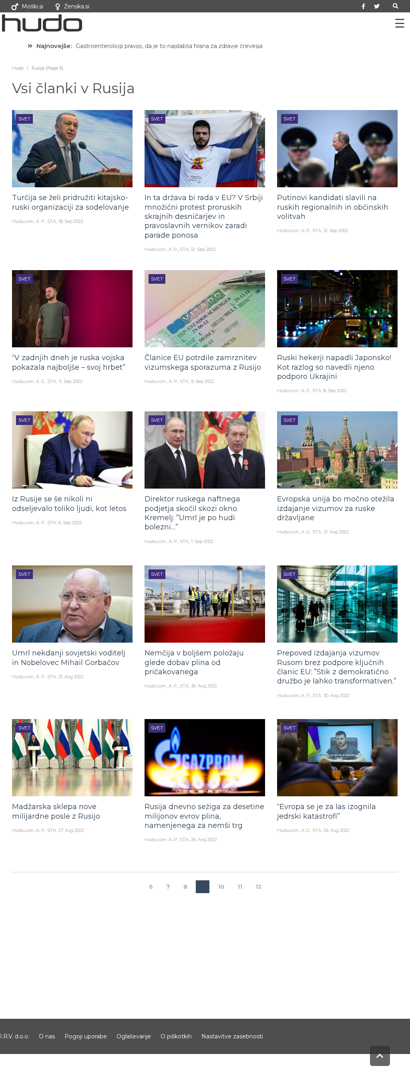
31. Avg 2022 (336, 532)
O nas (47, 1036)
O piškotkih (176, 1036)
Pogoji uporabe (85, 1036)
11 (239, 886)
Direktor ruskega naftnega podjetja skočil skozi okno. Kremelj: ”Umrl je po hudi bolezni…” (192, 513)
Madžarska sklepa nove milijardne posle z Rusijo (56, 811)
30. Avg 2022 (204, 686)
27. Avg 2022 (71, 830)
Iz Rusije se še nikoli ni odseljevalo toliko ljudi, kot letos (69, 504)
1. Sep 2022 (202, 541)
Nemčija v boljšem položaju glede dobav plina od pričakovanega (194, 662)
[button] (396, 6)
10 (221, 886)
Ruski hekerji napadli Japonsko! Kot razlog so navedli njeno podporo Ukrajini (334, 367)
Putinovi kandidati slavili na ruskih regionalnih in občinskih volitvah (332, 207)
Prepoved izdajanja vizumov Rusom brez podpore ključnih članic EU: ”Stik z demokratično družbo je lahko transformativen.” (336, 667)
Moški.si (32, 6)
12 (258, 886)
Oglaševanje (134, 1036)
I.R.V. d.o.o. (14, 1036)
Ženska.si (76, 6)
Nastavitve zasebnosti (232, 1036)
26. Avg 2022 (204, 839)
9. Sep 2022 (202, 381)
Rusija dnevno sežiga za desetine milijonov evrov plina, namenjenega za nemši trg (204, 816)
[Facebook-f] (363, 6)
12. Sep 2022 (203, 249)
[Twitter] (376, 6)
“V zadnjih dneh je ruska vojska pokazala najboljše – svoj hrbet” (68, 362)
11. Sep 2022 (70, 381)
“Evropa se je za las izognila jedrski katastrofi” (326, 811)
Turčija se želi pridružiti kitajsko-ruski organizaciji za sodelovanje (70, 202)
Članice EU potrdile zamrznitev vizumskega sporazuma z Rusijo (203, 362)
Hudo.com (23, 221)
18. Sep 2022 (70, 221)
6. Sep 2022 (70, 522)
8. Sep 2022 (335, 390)
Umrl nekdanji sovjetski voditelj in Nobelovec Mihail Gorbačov (68, 658)
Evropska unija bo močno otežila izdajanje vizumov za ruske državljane (335, 508)
